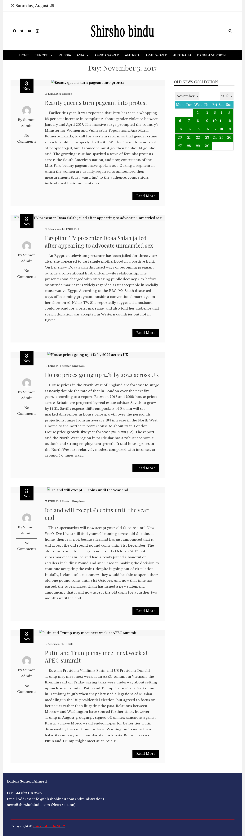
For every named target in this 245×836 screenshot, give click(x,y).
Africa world (107, 55)
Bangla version (211, 55)
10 (215, 121)
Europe (41, 55)
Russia (65, 55)
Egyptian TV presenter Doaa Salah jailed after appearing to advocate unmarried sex (99, 241)
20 (180, 138)
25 (221, 138)
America (132, 55)
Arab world (156, 55)
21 (189, 138)
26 (229, 138)
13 (180, 129)
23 (207, 138)
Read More (145, 196)
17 (214, 129)
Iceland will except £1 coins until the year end (97, 513)
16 (207, 129)
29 (198, 146)
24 (215, 138)
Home (24, 55)
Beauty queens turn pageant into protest (96, 102)
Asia (80, 55)
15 (198, 129)
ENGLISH (54, 93)
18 (221, 129)
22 (198, 138)
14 (189, 129)
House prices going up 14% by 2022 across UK (102, 375)
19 (229, 129)
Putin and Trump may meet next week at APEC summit (96, 656)
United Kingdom (73, 366)
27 (180, 146)
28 (189, 146)
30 (207, 146)
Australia (182, 55)
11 (221, 121)
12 (229, 121)
